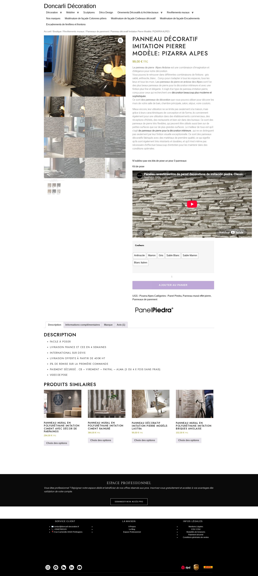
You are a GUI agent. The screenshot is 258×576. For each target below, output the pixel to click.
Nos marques (53, 18)
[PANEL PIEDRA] (153, 310)
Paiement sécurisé (195, 535)
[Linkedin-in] (71, 567)
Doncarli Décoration (70, 6)
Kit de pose (138, 166)
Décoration (52, 12)
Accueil (47, 31)
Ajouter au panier (173, 285)
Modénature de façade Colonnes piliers (85, 18)
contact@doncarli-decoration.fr (66, 527)
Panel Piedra (175, 296)
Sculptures (89, 12)
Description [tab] (54, 325)
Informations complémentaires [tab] (82, 325)
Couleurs (139, 245)
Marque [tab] (108, 325)
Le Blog (132, 529)
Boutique (57, 31)
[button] (120, 40)
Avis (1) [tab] (121, 325)
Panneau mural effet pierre (197, 296)
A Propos (132, 527)
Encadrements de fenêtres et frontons (66, 24)
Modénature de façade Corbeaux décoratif (133, 18)
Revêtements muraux (178, 12)
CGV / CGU (196, 529)
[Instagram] (47, 567)
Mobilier (70, 12)
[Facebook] (55, 567)
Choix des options (56, 443)
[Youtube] (79, 567)
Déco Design (106, 12)
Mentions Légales (196, 527)
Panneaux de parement (97, 31)
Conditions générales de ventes (196, 537)
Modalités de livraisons (195, 532)
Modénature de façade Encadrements (180, 18)
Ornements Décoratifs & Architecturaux (138, 12)
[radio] (139, 256)
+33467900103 (60, 529)
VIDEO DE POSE (58, 375)
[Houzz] (63, 567)
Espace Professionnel (132, 532)
